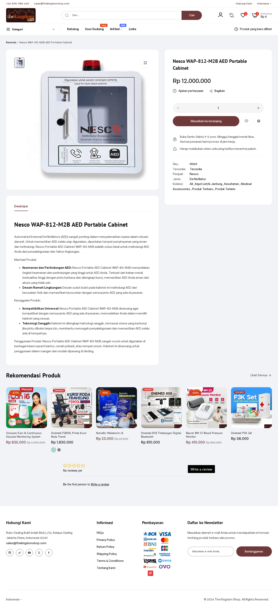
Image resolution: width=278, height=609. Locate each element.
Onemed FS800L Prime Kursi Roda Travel (68, 434)
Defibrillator (198, 179)
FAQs (100, 532)
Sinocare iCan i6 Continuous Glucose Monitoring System (24, 434)
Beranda (11, 42)
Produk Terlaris (225, 189)
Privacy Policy (106, 540)
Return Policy (105, 546)
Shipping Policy (107, 554)
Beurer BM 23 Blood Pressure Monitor (204, 434)
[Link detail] (9, 552)
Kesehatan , (232, 184)
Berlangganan (254, 551)
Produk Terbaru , (203, 189)
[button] (246, 121)
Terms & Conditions (110, 560)
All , (192, 184)
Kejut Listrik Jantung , (209, 184)
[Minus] (178, 108)
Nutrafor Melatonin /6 (109, 433)
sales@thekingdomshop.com (26, 543)
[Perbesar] (145, 63)
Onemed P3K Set (241, 433)
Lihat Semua (259, 375)
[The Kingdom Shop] (21, 15)
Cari (192, 15)
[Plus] (258, 108)
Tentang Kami (106, 568)
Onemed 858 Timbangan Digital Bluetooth (161, 434)
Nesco (194, 174)
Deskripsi (21, 206)
